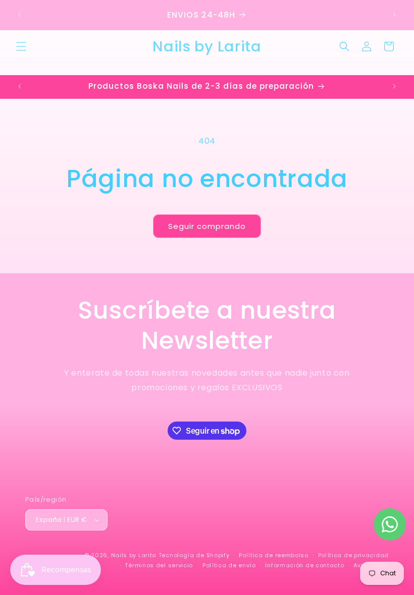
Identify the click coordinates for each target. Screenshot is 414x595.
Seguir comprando (207, 226)
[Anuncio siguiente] (394, 15)
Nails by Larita (134, 555)
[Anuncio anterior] (20, 15)
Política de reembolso (273, 555)
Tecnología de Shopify (194, 555)
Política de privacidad (353, 555)
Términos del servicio (159, 565)
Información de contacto (304, 565)
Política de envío (229, 565)
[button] (21, 46)
